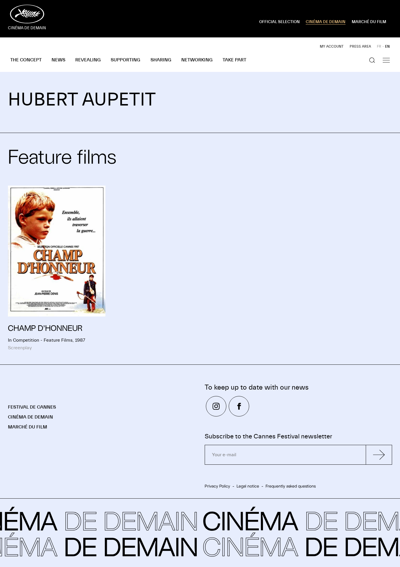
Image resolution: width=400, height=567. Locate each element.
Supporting (125, 60)
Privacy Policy (217, 486)
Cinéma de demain (30, 417)
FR (379, 46)
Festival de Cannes (32, 407)
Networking (197, 60)
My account (331, 46)
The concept (26, 60)
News (58, 60)
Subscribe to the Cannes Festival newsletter (268, 436)
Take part (234, 60)
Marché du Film (27, 427)
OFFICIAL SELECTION (279, 22)
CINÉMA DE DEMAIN (326, 22)
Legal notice (248, 486)
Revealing (88, 60)
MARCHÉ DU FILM (369, 22)
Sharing (161, 60)
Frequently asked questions (291, 486)
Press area (360, 46)
